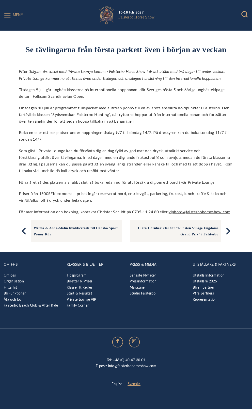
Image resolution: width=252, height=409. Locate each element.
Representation (205, 299)
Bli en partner (203, 287)
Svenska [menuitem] (134, 384)
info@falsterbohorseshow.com (132, 366)
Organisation (14, 281)
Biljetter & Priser (80, 281)
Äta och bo (12, 299)
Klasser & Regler (79, 287)
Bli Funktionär (15, 293)
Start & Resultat (79, 293)
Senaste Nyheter (143, 275)
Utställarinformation (208, 275)
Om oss (10, 275)
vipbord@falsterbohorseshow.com (199, 212)
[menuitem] (117, 384)
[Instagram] (134, 342)
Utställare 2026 (205, 281)
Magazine (137, 287)
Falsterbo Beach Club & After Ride (31, 305)
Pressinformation (143, 281)
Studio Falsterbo (143, 293)
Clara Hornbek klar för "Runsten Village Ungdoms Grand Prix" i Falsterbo (178, 231)
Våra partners (203, 293)
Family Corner (78, 305)
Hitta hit (10, 287)
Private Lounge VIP (81, 299)
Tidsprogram (77, 275)
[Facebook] (117, 342)
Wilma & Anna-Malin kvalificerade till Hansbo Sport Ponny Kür (76, 231)
